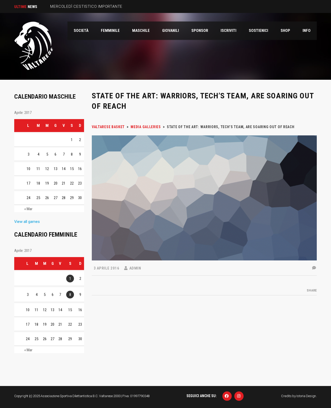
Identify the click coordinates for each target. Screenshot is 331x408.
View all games (27, 221)
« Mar (28, 209)
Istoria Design (306, 396)
